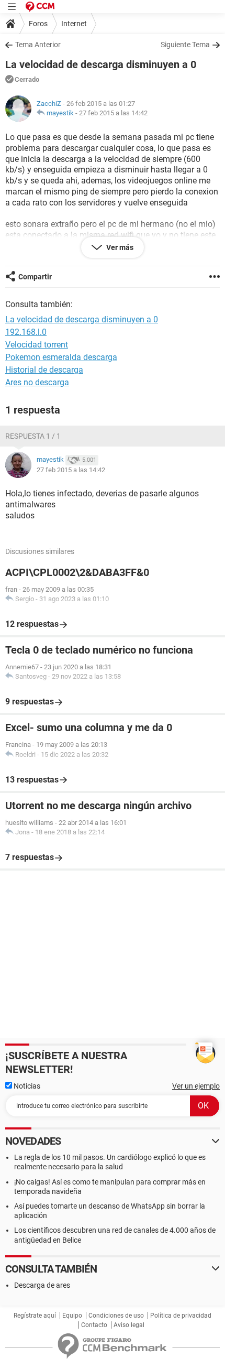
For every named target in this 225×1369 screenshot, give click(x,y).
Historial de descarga (44, 370)
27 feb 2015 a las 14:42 (113, 113)
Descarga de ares (42, 1285)
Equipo (72, 1315)
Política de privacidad (180, 1315)
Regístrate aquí (35, 1315)
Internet (74, 23)
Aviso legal (129, 1325)
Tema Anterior (38, 44)
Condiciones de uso (116, 1315)
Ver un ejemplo (196, 1086)
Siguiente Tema (185, 44)
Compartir (35, 277)
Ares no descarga (37, 382)
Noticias (26, 1086)
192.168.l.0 (26, 332)
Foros (38, 23)
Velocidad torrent (36, 345)
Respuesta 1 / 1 (33, 436)
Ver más (119, 247)
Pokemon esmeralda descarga (61, 357)
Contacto (94, 1325)
